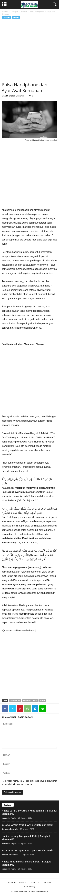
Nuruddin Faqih (9, 818)
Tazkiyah (14, 11)
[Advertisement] (29, 50)
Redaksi (22, 882)
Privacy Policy (29, 886)
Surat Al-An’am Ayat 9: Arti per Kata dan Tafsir (27, 824)
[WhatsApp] (27, 708)
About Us (12, 882)
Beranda (5, 11)
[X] (12, 708)
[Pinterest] (20, 708)
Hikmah (24, 11)
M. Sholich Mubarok (15, 96)
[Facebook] (5, 708)
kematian (26, 700)
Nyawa (42, 700)
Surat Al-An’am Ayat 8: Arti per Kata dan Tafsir (27, 850)
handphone (15, 700)
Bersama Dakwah (10, 829)
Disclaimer (47, 882)
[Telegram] (35, 708)
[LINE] (42, 708)
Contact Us (34, 882)
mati (35, 700)
